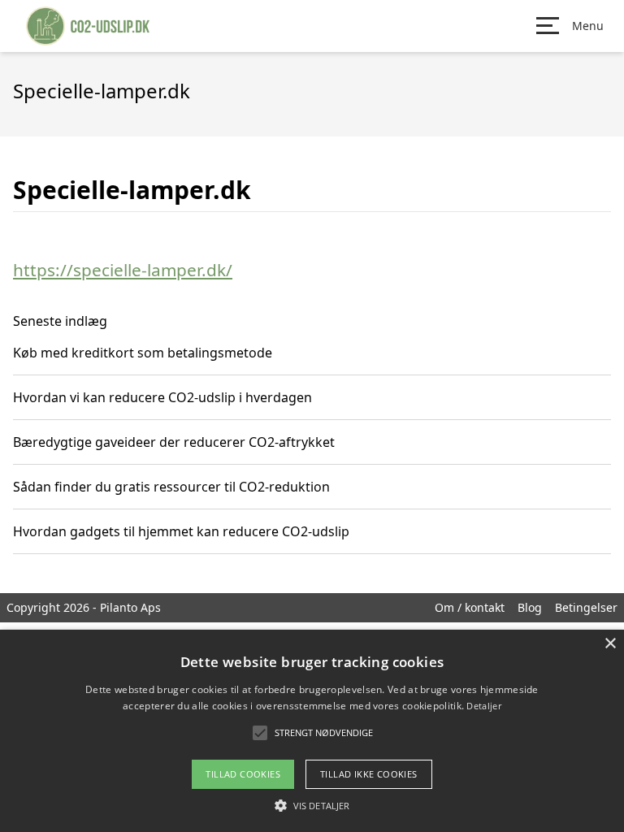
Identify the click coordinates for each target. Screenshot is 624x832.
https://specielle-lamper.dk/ (122, 269)
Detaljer (483, 706)
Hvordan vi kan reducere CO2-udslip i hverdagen (162, 397)
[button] (312, 805)
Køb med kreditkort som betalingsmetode (142, 353)
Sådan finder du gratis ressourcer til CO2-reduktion (171, 487)
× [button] (610, 644)
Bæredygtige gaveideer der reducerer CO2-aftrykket (174, 442)
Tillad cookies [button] (243, 774)
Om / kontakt (470, 607)
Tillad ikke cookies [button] (369, 774)
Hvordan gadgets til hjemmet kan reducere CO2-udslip (181, 531)
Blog (530, 607)
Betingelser (586, 607)
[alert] (312, 731)
